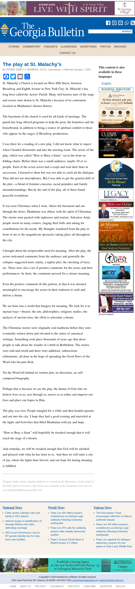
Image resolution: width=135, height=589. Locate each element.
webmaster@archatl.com (112, 580)
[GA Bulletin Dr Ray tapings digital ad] (116, 291)
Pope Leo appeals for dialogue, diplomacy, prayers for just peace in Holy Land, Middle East (114, 543)
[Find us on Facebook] (108, 23)
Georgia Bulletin (42, 31)
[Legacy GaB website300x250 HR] (116, 217)
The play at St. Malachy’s (32, 64)
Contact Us (67, 53)
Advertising (88, 46)
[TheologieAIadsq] (116, 127)
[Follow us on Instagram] (120, 23)
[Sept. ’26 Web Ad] (116, 187)
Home (13, 586)
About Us (25, 586)
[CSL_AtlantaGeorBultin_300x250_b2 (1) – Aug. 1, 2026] (116, 157)
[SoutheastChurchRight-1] (116, 311)
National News (12, 507)
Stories (14, 46)
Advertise (106, 586)
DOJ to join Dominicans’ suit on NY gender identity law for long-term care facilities (22, 536)
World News (56, 507)
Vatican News (103, 507)
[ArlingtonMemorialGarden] (67, 571)
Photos (105, 46)
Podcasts (50, 46)
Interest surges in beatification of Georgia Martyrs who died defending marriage (23, 524)
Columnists (57, 586)
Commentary (31, 46)
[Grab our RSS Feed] (133, 23)
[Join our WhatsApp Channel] (126, 23)
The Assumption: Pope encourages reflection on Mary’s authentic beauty (114, 516)
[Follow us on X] (114, 23)
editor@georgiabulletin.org (85, 580)
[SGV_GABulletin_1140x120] (67, 14)
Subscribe (89, 586)
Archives (120, 46)
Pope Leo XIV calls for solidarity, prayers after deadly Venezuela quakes (68, 531)
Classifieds (69, 46)
